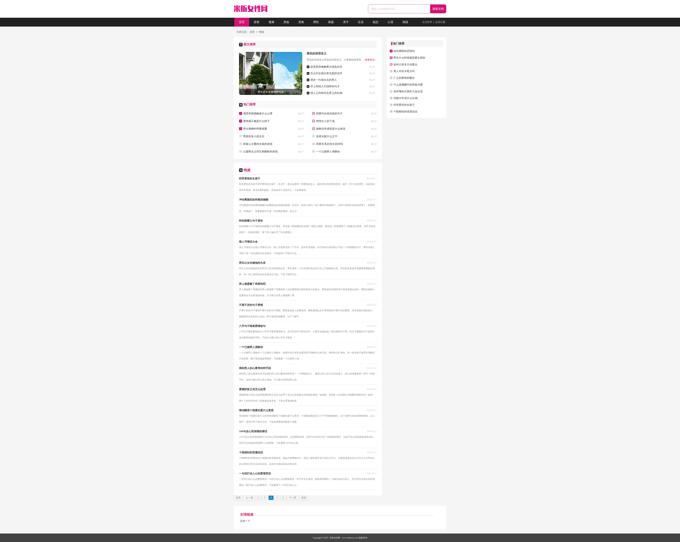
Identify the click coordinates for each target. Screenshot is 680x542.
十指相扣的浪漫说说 (405, 111)
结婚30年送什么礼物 (405, 98)
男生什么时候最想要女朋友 (409, 57)
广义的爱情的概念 (404, 77)
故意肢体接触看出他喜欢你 (326, 66)
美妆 (286, 22)
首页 (242, 22)
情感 (261, 32)
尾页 (303, 497)
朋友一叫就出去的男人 (323, 79)
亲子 (346, 22)
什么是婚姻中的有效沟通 (408, 84)
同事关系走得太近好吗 (329, 144)
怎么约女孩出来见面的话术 (326, 73)
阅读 (405, 22)
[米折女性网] (250, 9)
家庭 (331, 22)
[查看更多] (369, 59)
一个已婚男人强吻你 (328, 151)
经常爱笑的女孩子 (404, 104)
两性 (316, 22)
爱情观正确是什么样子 (256, 121)
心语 (390, 22)
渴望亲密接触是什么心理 (257, 113)
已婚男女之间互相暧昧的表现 (260, 151)
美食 (301, 22)
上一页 (249, 497)
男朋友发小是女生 (253, 136)
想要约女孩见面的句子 (329, 113)
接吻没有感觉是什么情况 (330, 128)
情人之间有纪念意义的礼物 (326, 93)
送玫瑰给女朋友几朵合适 (408, 91)
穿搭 (256, 22)
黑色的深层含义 (317, 53)
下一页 (292, 497)
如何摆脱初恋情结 (404, 51)
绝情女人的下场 (325, 121)
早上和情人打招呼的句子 (325, 86)
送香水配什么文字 (326, 136)
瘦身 (271, 22)
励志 (375, 22)
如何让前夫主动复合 (405, 64)
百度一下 (245, 521)
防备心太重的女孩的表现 (257, 144)
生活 (361, 22)
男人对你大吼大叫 (404, 71)
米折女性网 (335, 538)
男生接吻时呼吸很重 (255, 128)
